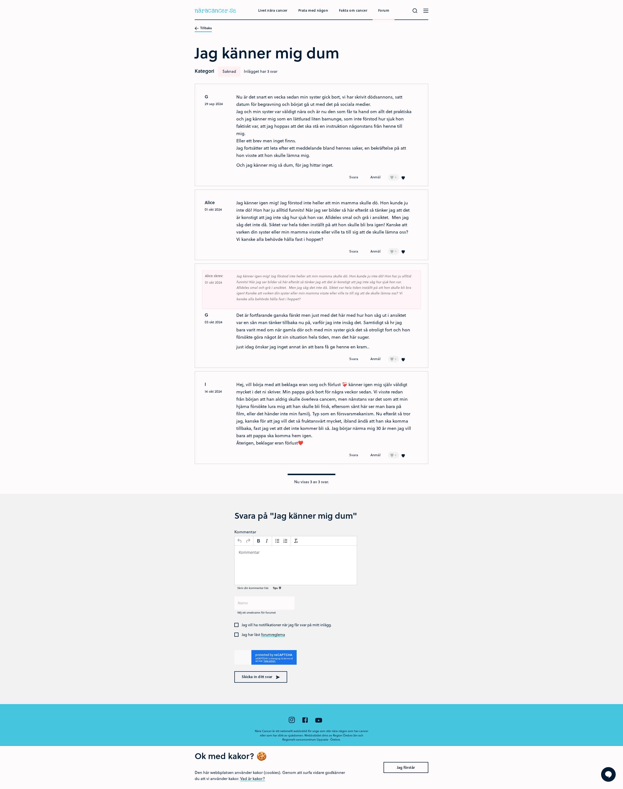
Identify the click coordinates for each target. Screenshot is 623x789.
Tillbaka (206, 28)
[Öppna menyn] (426, 10)
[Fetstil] (258, 541)
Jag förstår (406, 767)
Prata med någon (313, 10)
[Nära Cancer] (215, 11)
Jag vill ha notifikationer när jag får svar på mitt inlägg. (287, 625)
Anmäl (375, 177)
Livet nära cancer (272, 10)
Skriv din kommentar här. (257, 588)
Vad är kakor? (252, 778)
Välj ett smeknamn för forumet (256, 612)
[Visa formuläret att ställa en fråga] (608, 774)
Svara (353, 177)
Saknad (229, 71)
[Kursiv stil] (267, 541)
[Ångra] (240, 541)
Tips (275, 588)
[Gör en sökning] (415, 10)
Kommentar (245, 532)
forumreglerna (273, 634)
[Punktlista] (277, 541)
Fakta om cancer (353, 10)
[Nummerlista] (285, 541)
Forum (383, 10)
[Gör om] (248, 541)
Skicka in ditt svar (257, 676)
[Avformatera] (296, 541)
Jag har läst (263, 634)
